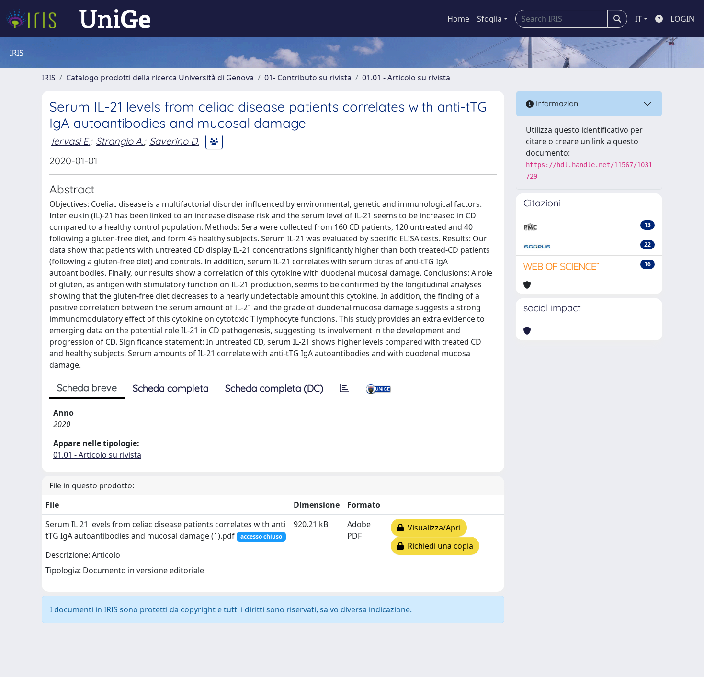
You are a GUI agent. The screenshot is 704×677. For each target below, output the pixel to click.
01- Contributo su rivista (308, 77)
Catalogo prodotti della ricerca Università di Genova (160, 77)
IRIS (49, 77)
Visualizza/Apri (432, 527)
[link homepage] (35, 18)
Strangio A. (120, 141)
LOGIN (682, 18)
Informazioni (556, 103)
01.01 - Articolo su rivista (406, 77)
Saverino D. (174, 141)
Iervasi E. (70, 141)
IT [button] (638, 18)
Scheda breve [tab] (87, 388)
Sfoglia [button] (489, 18)
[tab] (344, 388)
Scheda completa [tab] (171, 388)
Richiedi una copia (438, 546)
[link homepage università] (115, 18)
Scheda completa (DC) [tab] (274, 388)
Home (458, 18)
